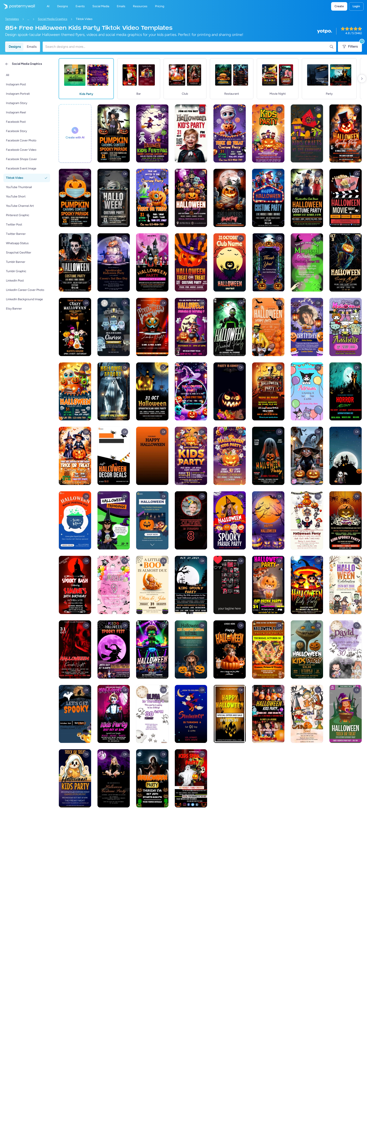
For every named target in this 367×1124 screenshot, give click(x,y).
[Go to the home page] (17, 6)
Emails (32, 47)
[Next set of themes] (362, 78)
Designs (15, 47)
